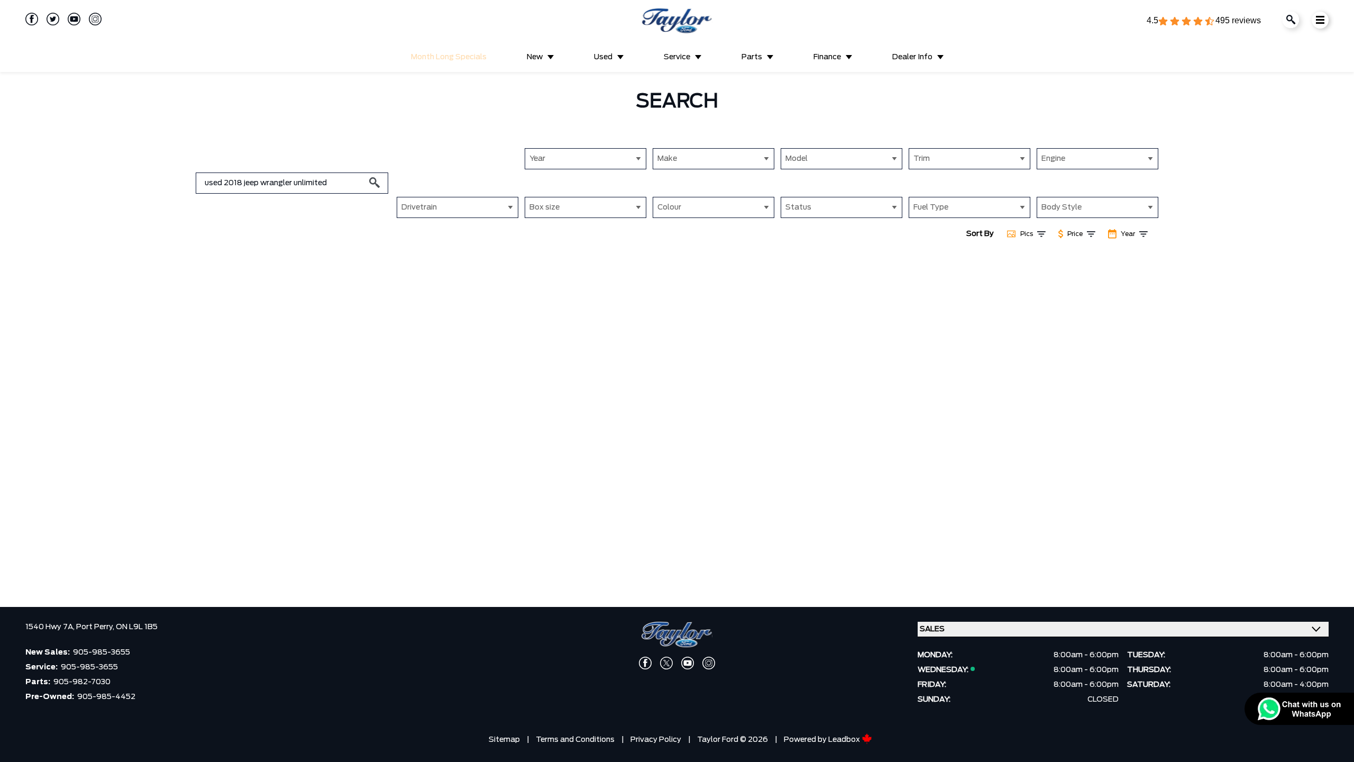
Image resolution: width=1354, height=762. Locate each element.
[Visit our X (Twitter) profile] (666, 663)
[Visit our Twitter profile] (48, 19)
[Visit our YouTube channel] (69, 19)
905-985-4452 (106, 697)
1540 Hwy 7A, (50, 627)
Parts (752, 57)
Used (603, 57)
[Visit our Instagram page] (91, 19)
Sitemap (504, 739)
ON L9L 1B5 (137, 627)
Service (677, 57)
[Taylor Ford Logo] (677, 21)
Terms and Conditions (575, 739)
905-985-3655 (101, 652)
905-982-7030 (82, 682)
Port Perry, (96, 627)
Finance (827, 57)
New (535, 57)
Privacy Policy (655, 739)
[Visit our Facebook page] (31, 19)
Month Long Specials (449, 57)
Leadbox (845, 739)
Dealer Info (912, 57)
